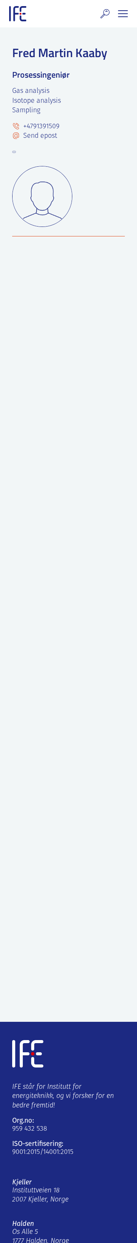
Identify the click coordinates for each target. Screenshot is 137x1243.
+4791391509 (40, 126)
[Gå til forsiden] (17, 13)
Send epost (39, 136)
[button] (105, 13)
